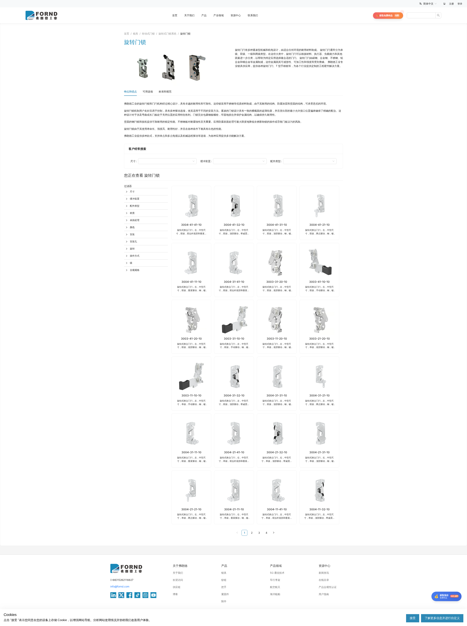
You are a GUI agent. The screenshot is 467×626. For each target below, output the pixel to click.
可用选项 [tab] (148, 91)
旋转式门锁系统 (167, 33)
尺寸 (133, 161)
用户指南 (324, 594)
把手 (223, 587)
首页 (174, 15)
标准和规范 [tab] (165, 91)
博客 (175, 594)
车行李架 (275, 579)
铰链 (223, 579)
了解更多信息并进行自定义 (442, 618)
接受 (413, 618)
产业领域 (218, 15)
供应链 (176, 587)
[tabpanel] (233, 120)
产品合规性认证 (328, 587)
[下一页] (274, 533)
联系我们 (253, 15)
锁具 (135, 33)
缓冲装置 (205, 161)
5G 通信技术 (277, 572)
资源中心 (236, 15)
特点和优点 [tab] (130, 91)
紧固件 (225, 594)
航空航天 (275, 587)
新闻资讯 (324, 572)
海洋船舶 (275, 594)
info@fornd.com (119, 586)
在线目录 (324, 579)
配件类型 (275, 161)
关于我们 (189, 15)
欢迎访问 (178, 579)
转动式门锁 (148, 33)
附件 (223, 601)
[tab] (146, 191)
